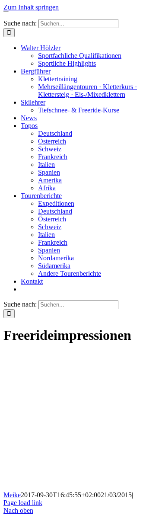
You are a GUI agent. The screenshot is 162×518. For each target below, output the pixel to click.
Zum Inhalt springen (31, 7)
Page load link (22, 502)
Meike (12, 495)
